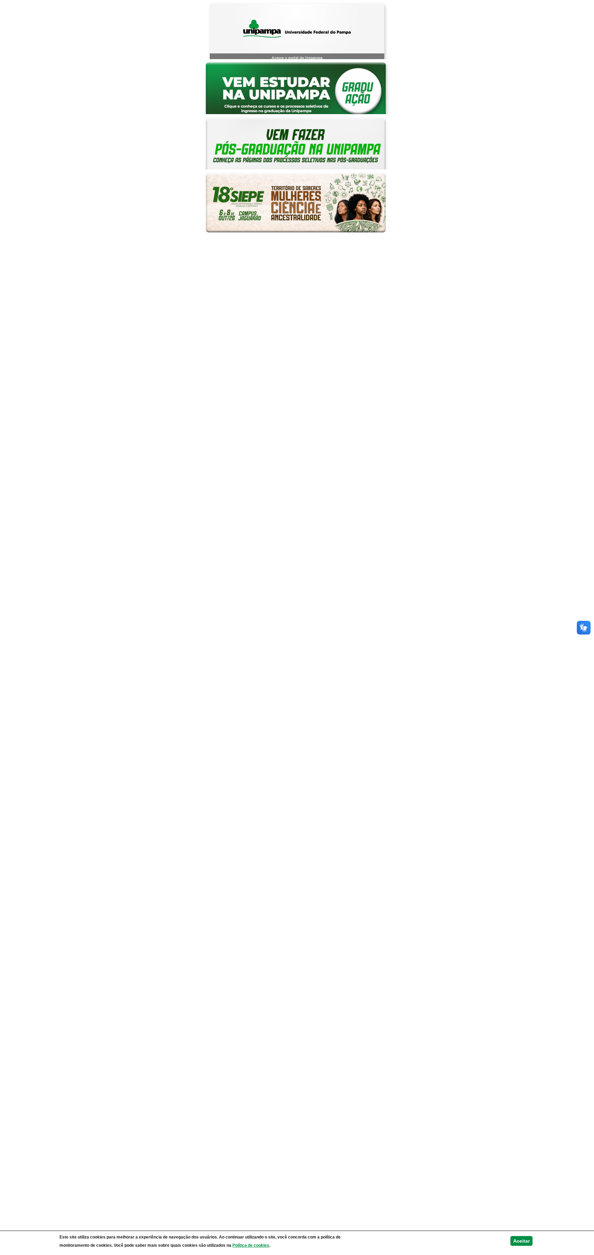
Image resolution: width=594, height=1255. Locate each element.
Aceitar (521, 1241)
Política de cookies (250, 1245)
